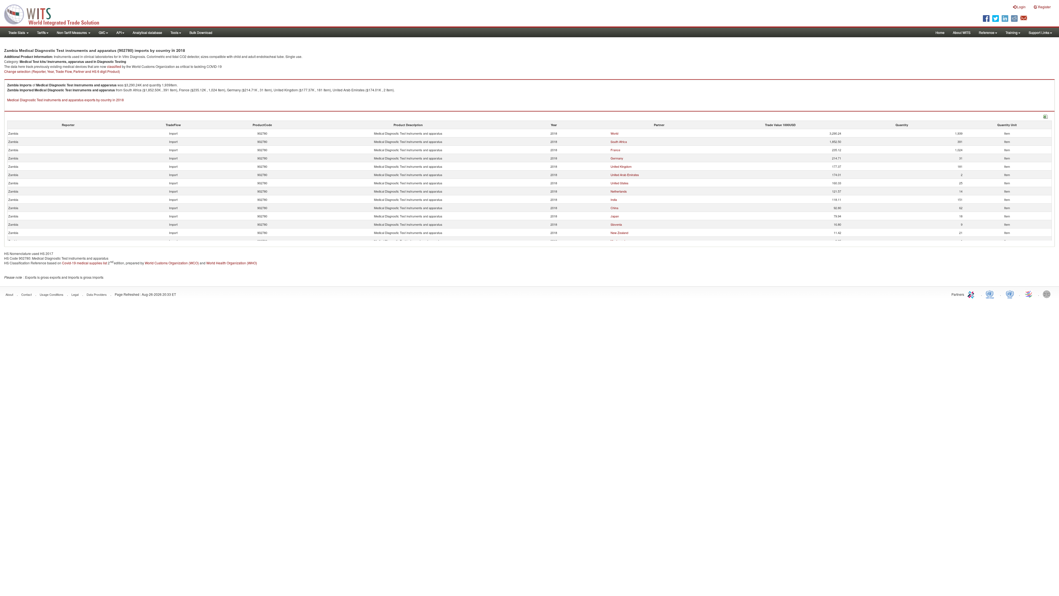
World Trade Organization (1028, 293)
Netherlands (619, 191)
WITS (55, 14)
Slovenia (616, 224)
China (614, 208)
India (614, 199)
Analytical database (147, 32)
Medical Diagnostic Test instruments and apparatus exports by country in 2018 (65, 99)
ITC (971, 293)
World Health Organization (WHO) (231, 262)
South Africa (619, 141)
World (614, 133)
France (615, 150)
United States (620, 183)
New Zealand (619, 232)
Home (940, 32)
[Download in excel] (1045, 115)
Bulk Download (200, 32)
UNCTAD (990, 293)
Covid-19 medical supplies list (84, 262)
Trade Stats (17, 32)
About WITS (961, 32)
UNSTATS (1009, 293)
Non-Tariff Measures (72, 32)
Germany (617, 158)
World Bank (1047, 293)
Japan (615, 216)
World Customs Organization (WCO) (172, 262)
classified (114, 66)
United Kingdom (621, 166)
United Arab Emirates (625, 174)
